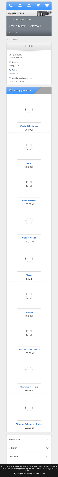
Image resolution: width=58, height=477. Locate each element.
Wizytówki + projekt (29, 387)
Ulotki (29, 163)
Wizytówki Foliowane (29, 126)
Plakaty (29, 275)
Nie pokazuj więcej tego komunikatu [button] (31, 474)
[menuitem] (19, 19)
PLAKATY (13, 33)
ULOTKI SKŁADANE (17, 26)
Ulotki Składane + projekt (29, 350)
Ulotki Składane (29, 201)
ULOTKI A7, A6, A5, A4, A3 (20, 19)
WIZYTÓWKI (35, 26)
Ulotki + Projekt (29, 238)
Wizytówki (29, 312)
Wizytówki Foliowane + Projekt (29, 424)
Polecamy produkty (20, 90)
